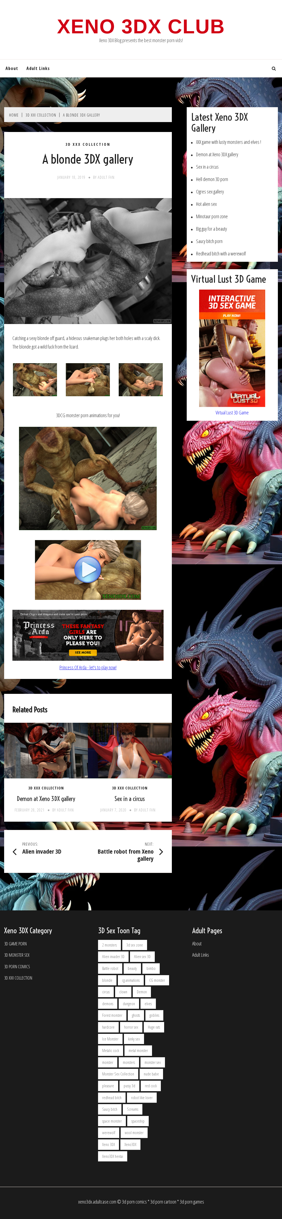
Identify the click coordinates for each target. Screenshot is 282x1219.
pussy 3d (129, 1085)
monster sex (153, 1062)
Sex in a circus (130, 799)
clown (123, 991)
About (12, 68)
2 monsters (109, 945)
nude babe (151, 1074)
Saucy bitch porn (209, 241)
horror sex (131, 1027)
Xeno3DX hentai (112, 1156)
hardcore (108, 1027)
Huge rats (154, 1027)
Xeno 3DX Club (141, 26)
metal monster (138, 1050)
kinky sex (134, 1039)
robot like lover (142, 1097)
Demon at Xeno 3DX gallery (46, 799)
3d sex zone (134, 945)
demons (107, 1003)
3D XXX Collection (88, 144)
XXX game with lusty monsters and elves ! (228, 142)
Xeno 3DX (108, 1144)
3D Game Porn (15, 944)
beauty (132, 968)
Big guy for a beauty (211, 229)
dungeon (129, 1003)
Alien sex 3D (142, 956)
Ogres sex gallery (210, 191)
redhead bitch (111, 1097)
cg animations (131, 980)
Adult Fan (106, 177)
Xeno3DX (130, 1144)
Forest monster (112, 1015)
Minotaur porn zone (212, 216)
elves (148, 1003)
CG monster (157, 980)
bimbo (151, 968)
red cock (151, 1085)
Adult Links (38, 68)
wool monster (134, 1132)
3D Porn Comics (17, 967)
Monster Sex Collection (118, 1074)
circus (106, 991)
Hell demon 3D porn (212, 179)
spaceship (138, 1121)
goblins (154, 1015)
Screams (132, 1109)
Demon (142, 991)
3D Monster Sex (16, 955)
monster (107, 1062)
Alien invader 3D (113, 956)
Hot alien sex (206, 204)
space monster (112, 1121)
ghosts (136, 1015)
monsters (129, 1062)
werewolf (108, 1132)
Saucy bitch (109, 1109)
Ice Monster (110, 1039)
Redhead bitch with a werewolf (221, 253)
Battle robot (110, 968)
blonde (107, 980)
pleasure (108, 1085)
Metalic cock (110, 1050)
